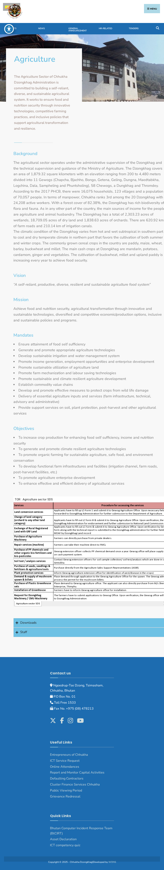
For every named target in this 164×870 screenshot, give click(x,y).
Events (12, 28)
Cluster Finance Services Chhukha (75, 784)
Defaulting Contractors (66, 778)
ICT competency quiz (65, 845)
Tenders (134, 28)
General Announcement (77, 29)
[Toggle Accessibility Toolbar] (9, 29)
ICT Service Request (65, 761)
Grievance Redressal (65, 796)
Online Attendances (64, 767)
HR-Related (105, 28)
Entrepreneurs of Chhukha (69, 755)
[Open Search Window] (157, 27)
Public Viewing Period (66, 790)
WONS (112, 862)
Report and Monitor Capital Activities (77, 772)
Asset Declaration (63, 839)
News (41, 28)
